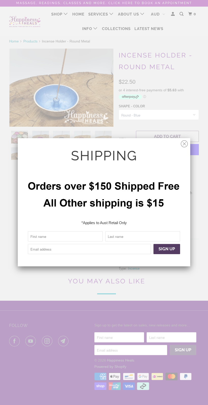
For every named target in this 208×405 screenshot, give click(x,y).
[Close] (184, 142)
